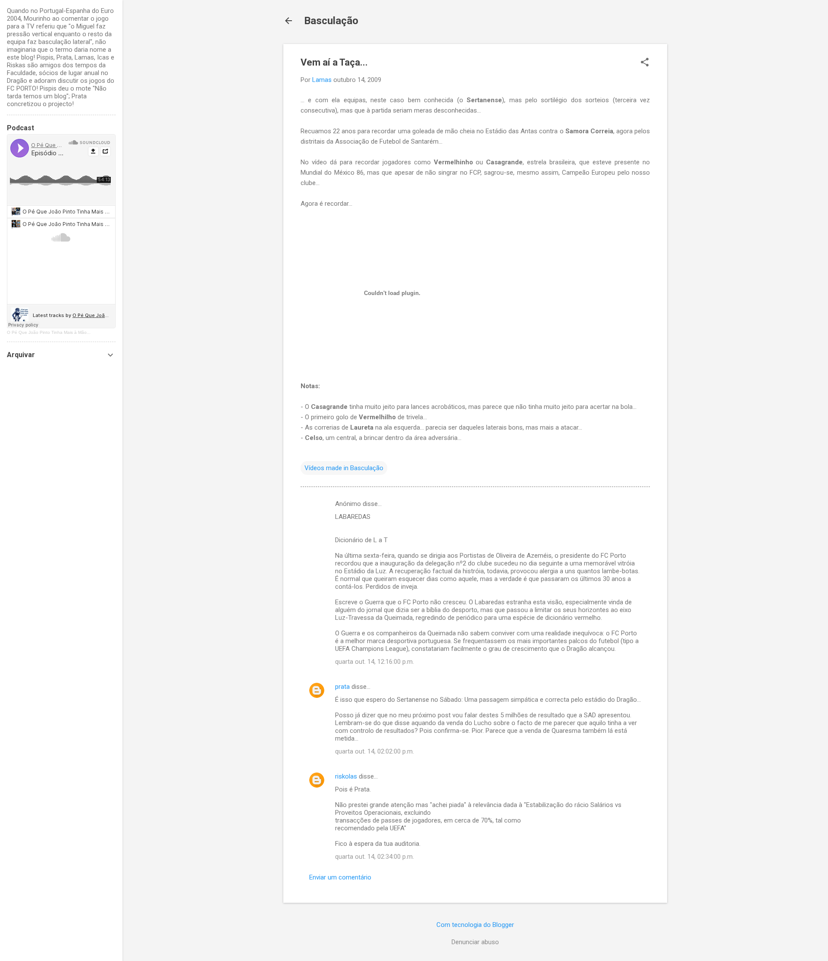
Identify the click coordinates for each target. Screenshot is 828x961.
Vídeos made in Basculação (343, 468)
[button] (645, 63)
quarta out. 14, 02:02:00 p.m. (374, 751)
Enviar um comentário (340, 877)
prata (342, 687)
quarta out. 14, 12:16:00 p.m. (374, 662)
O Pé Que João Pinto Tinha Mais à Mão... (49, 332)
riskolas (346, 776)
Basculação (331, 21)
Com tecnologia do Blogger (475, 925)
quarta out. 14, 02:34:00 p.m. (374, 857)
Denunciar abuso (475, 942)
